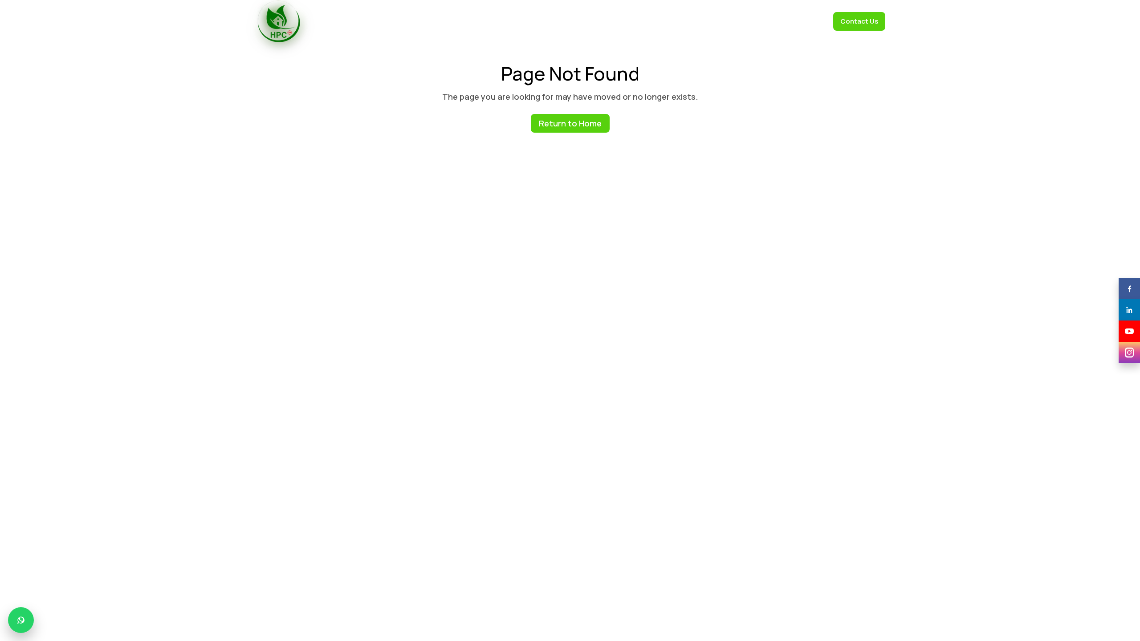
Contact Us (859, 21)
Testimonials (610, 21)
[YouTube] (1129, 331)
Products (530, 21)
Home (450, 21)
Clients (568, 21)
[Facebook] (1129, 288)
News (740, 21)
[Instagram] (1129, 352)
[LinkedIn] (1129, 309)
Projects (774, 21)
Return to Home (570, 123)
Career (811, 21)
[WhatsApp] (21, 620)
